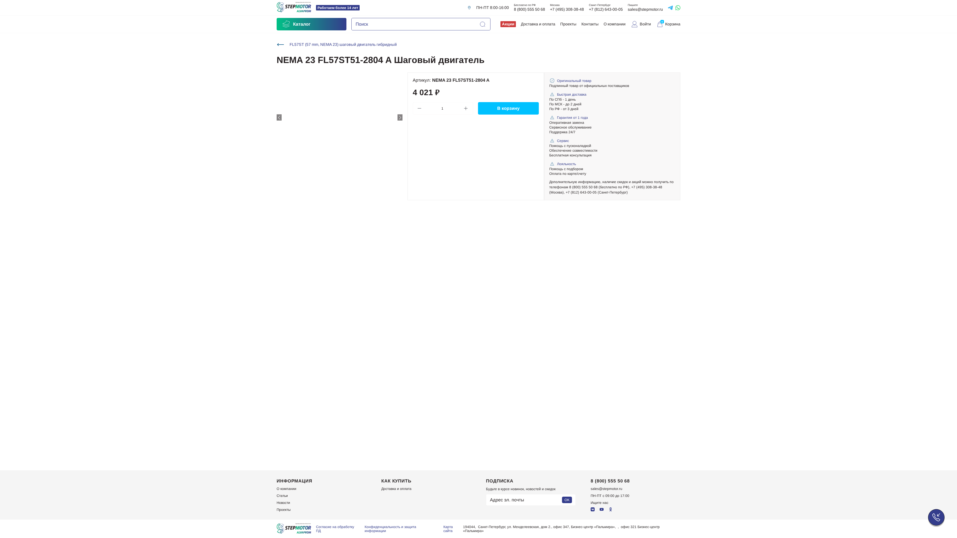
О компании (615, 24)
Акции (508, 24)
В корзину (508, 108)
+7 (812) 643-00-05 (606, 9)
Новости (283, 503)
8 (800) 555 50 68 (529, 9)
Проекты (568, 24)
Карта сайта (448, 529)
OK (566, 500)
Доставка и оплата (538, 24)
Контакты (590, 24)
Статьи (282, 496)
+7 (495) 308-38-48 (567, 9)
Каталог (302, 24)
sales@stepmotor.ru (645, 9)
